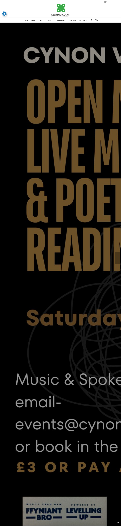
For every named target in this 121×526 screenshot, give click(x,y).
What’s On (50, 20)
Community (61, 20)
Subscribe (109, 2)
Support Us (83, 20)
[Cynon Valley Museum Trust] (60, 10)
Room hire (72, 20)
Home (26, 20)
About (33, 20)
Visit (41, 20)
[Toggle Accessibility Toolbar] (4, 13)
